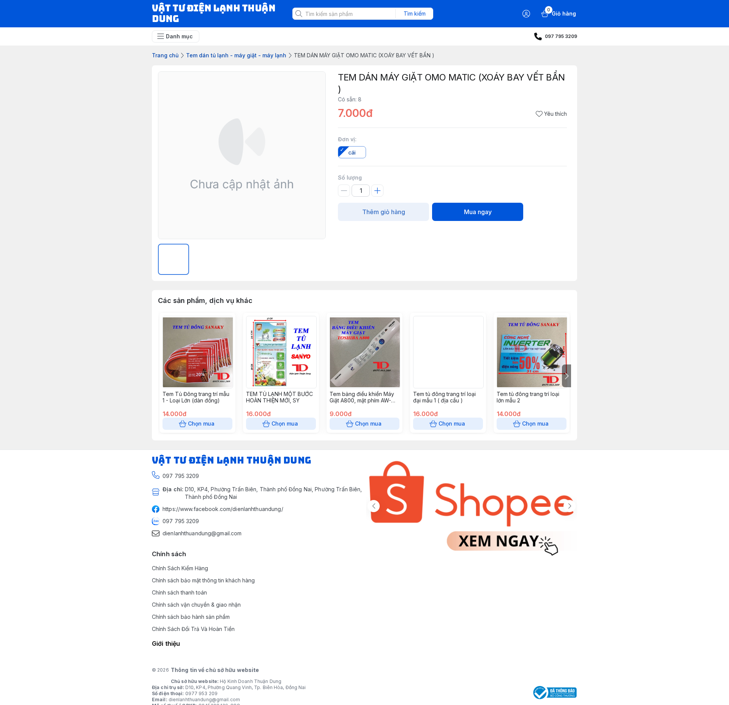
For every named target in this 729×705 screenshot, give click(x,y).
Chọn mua (201, 423)
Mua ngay (478, 212)
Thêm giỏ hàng (383, 212)
